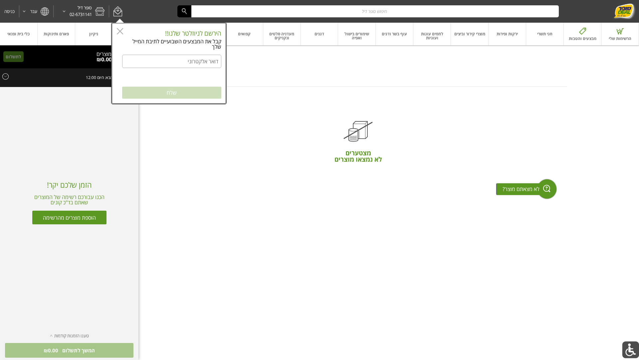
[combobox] (368, 11)
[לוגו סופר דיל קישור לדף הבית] (624, 11)
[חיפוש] (184, 11)
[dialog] (169, 63)
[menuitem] (620, 34)
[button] (117, 11)
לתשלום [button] (13, 57)
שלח (172, 92)
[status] (106, 54)
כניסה (9, 11)
